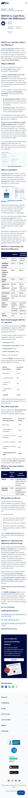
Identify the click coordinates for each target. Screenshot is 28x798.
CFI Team (10, 23)
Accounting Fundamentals (14, 166)
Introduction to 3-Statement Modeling (11, 201)
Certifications (5, 703)
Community (4, 731)
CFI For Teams (5, 714)
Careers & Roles (6, 720)
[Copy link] (16, 687)
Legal (14, 787)
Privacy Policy (5, 785)
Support (3, 725)
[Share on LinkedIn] (2, 687)
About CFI (4, 697)
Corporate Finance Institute (5, 3)
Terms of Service (22, 785)
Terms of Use (13, 785)
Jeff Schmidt (10, 28)
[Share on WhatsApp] (13, 687)
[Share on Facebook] (6, 687)
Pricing (3, 708)
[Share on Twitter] (9, 687)
